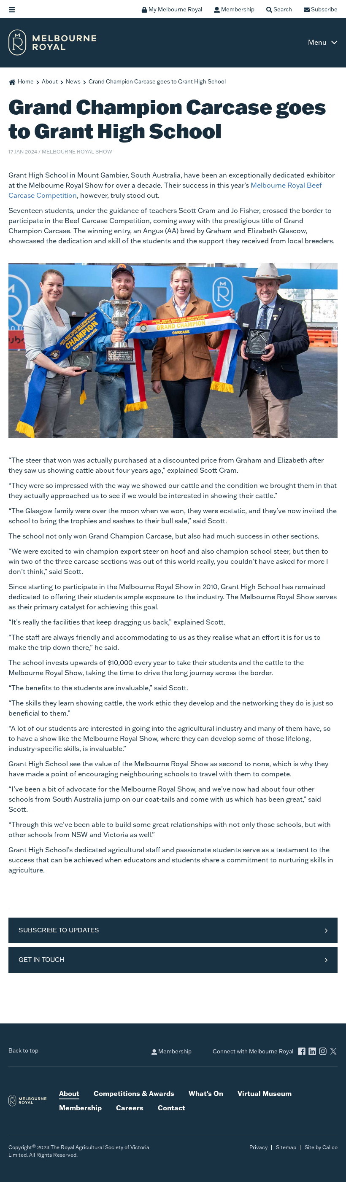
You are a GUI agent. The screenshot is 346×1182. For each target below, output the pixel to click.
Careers (129, 1107)
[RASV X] (333, 1052)
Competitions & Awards (134, 1093)
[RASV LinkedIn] (312, 1052)
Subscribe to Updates (59, 930)
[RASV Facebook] (301, 1052)
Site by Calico (321, 1147)
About (50, 81)
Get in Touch (42, 960)
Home (26, 81)
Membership (174, 1051)
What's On (206, 1093)
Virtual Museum (265, 1093)
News (73, 81)
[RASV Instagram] (323, 1052)
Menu (317, 42)
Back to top (23, 1050)
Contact (171, 1107)
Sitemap (286, 1147)
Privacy (258, 1147)
